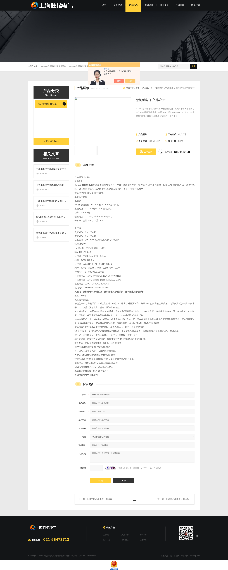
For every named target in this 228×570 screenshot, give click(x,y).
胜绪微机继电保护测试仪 (177, 499)
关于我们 (117, 5)
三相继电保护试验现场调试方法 (51, 169)
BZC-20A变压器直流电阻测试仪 (53, 66)
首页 (104, 5)
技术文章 (164, 5)
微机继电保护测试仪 (47, 104)
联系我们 (195, 5)
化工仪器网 (174, 556)
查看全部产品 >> (51, 141)
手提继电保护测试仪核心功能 (50, 185)
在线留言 (180, 5)
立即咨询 (148, 152)
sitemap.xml (195, 556)
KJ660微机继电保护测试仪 (99, 499)
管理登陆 (184, 556)
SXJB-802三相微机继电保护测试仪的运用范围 (58, 217)
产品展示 (146, 88)
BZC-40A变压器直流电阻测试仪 (81, 66)
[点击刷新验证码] (110, 468)
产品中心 (133, 5)
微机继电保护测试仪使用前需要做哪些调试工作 (58, 233)
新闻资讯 (149, 5)
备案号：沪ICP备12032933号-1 (84, 556)
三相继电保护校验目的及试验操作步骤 (54, 201)
